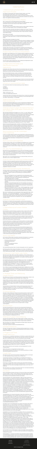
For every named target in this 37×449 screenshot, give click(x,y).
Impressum (10, 441)
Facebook (32, 2)
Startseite (10, 440)
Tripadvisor (34, 2)
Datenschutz (10, 443)
